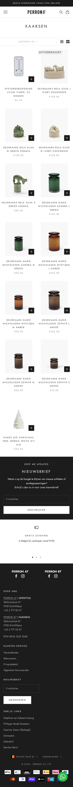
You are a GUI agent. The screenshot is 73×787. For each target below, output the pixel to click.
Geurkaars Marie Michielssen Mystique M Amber (19, 323)
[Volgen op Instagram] (23, 576)
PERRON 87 (10, 617)
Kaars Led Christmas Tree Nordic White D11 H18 (18, 441)
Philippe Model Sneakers (17, 724)
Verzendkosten (11, 652)
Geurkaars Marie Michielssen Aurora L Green (54, 206)
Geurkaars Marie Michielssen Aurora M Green (18, 265)
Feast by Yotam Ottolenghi (17, 730)
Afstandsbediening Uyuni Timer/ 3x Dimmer (19, 92)
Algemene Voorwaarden (16, 670)
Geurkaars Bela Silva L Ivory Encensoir (54, 90)
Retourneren (10, 658)
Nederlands (50, 756)
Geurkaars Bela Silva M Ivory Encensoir (54, 149)
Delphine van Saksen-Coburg (19, 718)
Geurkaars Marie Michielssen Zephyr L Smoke (54, 323)
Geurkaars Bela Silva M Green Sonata (18, 149)
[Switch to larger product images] (61, 41)
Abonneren (17, 700)
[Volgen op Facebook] (16, 576)
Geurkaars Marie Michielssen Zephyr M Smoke (19, 382)
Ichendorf (8, 741)
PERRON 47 (10, 598)
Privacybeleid (11, 664)
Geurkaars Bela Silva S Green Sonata (19, 204)
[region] (36, 538)
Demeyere (9, 735)
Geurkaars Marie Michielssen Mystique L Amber (54, 265)
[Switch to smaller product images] (67, 41)
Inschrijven (36, 510)
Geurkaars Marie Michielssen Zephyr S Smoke (54, 382)
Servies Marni (11, 747)
